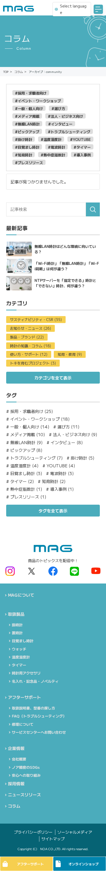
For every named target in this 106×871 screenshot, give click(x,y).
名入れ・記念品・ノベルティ (35, 681)
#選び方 (58, 108)
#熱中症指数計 (53, 154)
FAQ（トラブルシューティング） (39, 715)
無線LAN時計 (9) (24, 442)
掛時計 (17, 624)
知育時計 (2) (52, 481)
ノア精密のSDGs (26, 767)
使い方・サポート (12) (28, 354)
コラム (14, 806)
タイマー (19, 664)
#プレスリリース (29, 162)
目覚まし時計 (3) (24, 473)
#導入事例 (82, 154)
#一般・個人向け (29, 108)
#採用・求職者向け (31, 92)
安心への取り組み (26, 775)
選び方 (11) (66, 426)
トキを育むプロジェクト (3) (33, 363)
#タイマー (82, 147)
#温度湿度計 (51, 139)
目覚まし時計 (22, 640)
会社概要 (19, 759)
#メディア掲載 (27, 116)
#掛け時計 (23, 139)
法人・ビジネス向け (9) (73, 434)
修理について (22, 724)
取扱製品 (16, 614)
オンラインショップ (83, 863)
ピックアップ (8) (24, 450)
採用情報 (16, 783)
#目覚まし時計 (27, 147)
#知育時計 (23, 154)
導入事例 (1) (60, 489)
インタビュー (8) (65, 442)
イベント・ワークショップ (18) (38, 419)
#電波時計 (56, 147)
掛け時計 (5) (80, 457)
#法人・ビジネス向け (65, 116)
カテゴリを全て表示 (53, 378)
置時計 (17, 632)
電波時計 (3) (60, 473)
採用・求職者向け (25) (29, 411)
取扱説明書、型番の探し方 (33, 708)
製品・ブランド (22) (27, 337)
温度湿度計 (21, 656)
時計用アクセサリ (26, 672)
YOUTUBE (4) (58, 465)
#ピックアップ (27, 131)
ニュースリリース (24, 794)
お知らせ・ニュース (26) (30, 328)
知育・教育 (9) (70, 354)
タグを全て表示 (53, 511)
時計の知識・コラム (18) (30, 345)
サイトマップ (53, 838)
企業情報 (16, 748)
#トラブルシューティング (69, 131)
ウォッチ (19, 649)
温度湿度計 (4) (22, 465)
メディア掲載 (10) (25, 434)
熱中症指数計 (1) (24, 489)
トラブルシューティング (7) (34, 457)
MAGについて (21, 595)
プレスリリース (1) (26, 496)
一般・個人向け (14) (27, 426)
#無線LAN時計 (27, 123)
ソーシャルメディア (74, 832)
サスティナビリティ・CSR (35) (36, 319)
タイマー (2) (20, 481)
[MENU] (98, 9)
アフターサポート (24, 697)
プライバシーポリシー (33, 832)
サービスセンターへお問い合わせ (39, 732)
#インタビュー (60, 123)
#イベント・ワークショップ (38, 100)
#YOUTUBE (80, 139)
